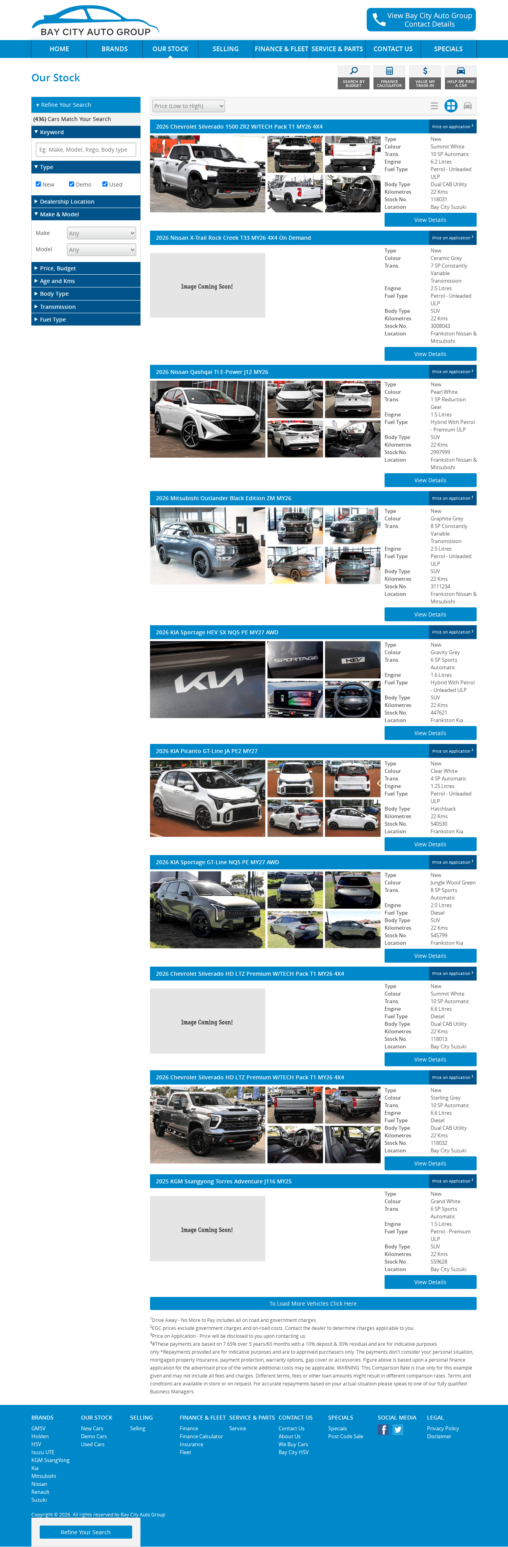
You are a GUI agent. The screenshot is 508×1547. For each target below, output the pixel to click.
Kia (34, 1468)
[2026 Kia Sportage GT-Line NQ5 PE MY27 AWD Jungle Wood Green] (265, 909)
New (47, 184)
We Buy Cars (293, 1444)
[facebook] (385, 1431)
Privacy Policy (443, 1428)
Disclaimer (439, 1436)
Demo (82, 184)
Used (115, 184)
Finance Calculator (201, 1436)
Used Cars (92, 1444)
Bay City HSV (294, 1452)
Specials (337, 1428)
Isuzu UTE (42, 1452)
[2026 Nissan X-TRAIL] (265, 285)
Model (44, 249)
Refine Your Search (63, 104)
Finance (189, 1428)
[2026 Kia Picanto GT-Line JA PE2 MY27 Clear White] (265, 798)
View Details (430, 219)
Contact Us (291, 1428)
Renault (40, 1491)
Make (43, 233)
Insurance (191, 1444)
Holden (40, 1436)
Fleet (185, 1452)
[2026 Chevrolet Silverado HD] (265, 1021)
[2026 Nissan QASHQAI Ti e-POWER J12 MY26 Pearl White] (265, 419)
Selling (137, 1428)
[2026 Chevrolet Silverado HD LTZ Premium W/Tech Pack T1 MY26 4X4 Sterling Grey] (265, 1125)
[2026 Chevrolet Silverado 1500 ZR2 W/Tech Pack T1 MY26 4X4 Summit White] (265, 173)
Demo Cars (94, 1436)
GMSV (38, 1428)
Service (237, 1428)
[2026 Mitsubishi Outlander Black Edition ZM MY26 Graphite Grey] (265, 545)
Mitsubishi (43, 1476)
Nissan (39, 1483)
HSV (36, 1444)
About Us (289, 1436)
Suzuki (39, 1499)
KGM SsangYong (50, 1460)
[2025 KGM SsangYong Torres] (265, 1228)
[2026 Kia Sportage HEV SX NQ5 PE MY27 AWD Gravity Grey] (265, 679)
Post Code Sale (345, 1436)
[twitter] (400, 1431)
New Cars (92, 1428)
